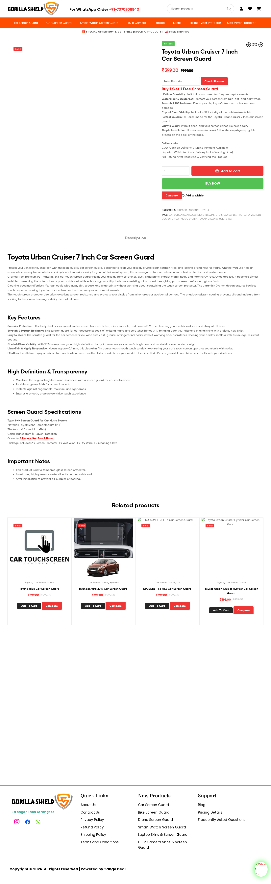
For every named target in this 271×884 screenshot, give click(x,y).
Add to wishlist (194, 195)
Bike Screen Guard (25, 23)
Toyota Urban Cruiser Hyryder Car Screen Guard (231, 591)
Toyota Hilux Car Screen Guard (39, 589)
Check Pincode (214, 81)
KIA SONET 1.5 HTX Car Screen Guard (167, 589)
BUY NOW (212, 183)
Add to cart (230, 171)
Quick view (44, 550)
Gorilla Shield (201, 214)
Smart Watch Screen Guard (99, 23)
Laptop (160, 23)
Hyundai (114, 582)
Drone (177, 23)
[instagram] (17, 822)
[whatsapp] (39, 822)
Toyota (204, 210)
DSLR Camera (136, 23)
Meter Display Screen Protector (231, 214)
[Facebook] (28, 822)
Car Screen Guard (59, 23)
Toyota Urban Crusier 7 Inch (216, 218)
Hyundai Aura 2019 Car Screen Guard (103, 589)
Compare (172, 195)
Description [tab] (135, 237)
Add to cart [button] (29, 606)
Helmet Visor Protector (205, 23)
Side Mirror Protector (241, 23)
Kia (178, 582)
